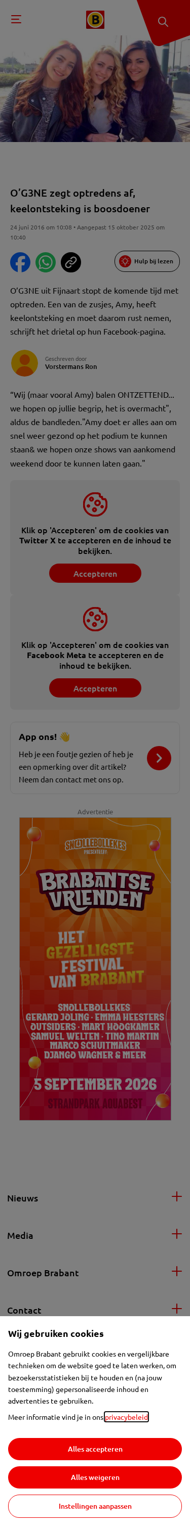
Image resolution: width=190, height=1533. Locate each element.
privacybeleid (126, 1416)
